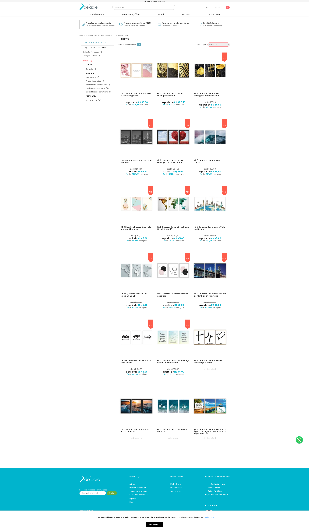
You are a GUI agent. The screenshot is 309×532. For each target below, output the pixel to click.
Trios (126, 36)
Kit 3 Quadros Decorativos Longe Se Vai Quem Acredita (173, 361)
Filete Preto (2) (92, 77)
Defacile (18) (91, 69)
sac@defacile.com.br (216, 484)
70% (224, 58)
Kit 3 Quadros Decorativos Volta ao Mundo (209, 228)
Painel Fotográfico (131, 14)
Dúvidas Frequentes (138, 487)
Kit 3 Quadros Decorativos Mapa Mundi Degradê (173, 228)
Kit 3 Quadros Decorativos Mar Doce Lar (172, 430)
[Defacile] (101, 479)
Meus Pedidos (176, 487)
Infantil (161, 14)
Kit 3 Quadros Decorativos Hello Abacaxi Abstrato (135, 228)
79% (151, 125)
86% (224, 259)
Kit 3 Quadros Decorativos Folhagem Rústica (170, 94)
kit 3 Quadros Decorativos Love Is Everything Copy (135, 94)
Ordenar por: (201, 44)
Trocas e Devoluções (138, 491)
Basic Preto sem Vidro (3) (97, 88)
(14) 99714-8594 (214, 487)
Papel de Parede (96, 14)
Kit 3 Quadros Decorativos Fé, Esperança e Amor (208, 361)
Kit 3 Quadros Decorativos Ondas (207, 161)
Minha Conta (175, 484)
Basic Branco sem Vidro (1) (98, 84)
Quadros (186, 14)
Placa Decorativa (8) (95, 81)
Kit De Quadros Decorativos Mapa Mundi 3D (133, 295)
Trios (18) (87, 61)
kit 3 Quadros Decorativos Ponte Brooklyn (136, 161)
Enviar (112, 493)
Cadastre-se (175, 491)
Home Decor (214, 14)
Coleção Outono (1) (91, 55)
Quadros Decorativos (105, 36)
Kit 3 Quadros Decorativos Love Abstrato (172, 295)
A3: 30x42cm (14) (93, 100)
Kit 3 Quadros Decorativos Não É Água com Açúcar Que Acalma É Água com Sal (210, 431)
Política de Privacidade (139, 495)
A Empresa (134, 484)
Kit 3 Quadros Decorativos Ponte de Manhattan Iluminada (210, 295)
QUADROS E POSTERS (91, 36)
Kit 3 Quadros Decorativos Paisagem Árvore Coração (170, 161)
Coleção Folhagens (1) (92, 52)
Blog (207, 7)
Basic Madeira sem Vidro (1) (98, 92)
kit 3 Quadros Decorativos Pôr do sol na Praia (135, 430)
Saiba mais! (161, 1)
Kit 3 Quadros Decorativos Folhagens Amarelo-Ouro (207, 94)
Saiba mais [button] (209, 517)
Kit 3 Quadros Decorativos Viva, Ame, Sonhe (135, 361)
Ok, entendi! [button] (154, 524)
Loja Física (134, 498)
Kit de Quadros (118, 36)
